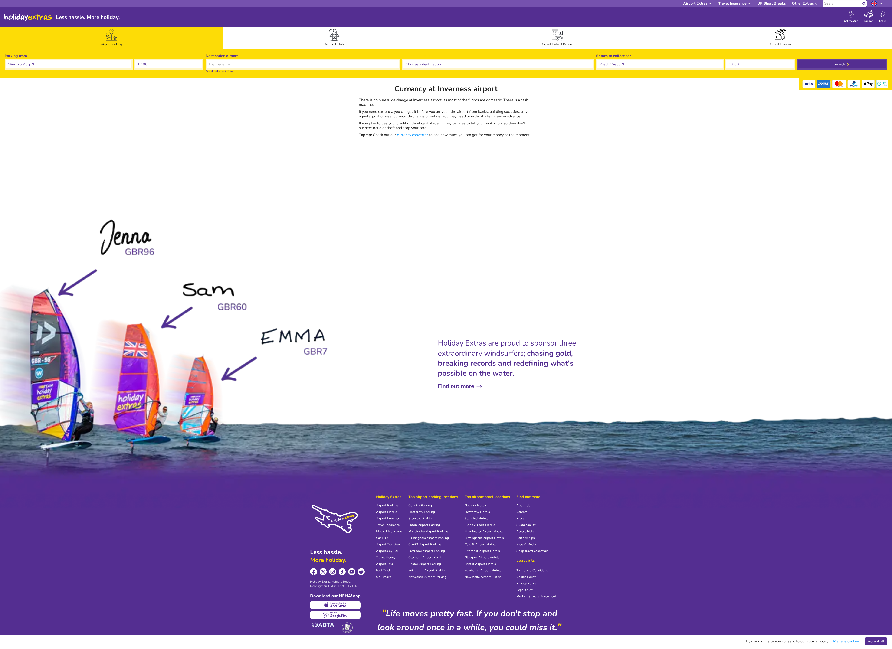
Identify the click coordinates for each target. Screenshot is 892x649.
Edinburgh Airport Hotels (483, 570)
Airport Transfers (388, 544)
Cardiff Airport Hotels (480, 544)
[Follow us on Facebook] (313, 571)
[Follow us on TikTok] (342, 571)
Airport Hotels (386, 512)
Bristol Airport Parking (424, 564)
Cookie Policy (526, 577)
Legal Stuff (524, 590)
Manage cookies (846, 641)
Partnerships (525, 538)
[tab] (111, 37)
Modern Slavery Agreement (536, 596)
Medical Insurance (389, 531)
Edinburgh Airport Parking (427, 570)
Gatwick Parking (420, 505)
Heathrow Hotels (477, 512)
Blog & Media (526, 544)
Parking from (16, 56)
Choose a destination (420, 56)
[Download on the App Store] (335, 605)
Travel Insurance (388, 525)
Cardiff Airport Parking (424, 544)
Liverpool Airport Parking (426, 551)
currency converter (412, 134)
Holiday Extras (28, 17)
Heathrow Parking (421, 512)
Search (839, 64)
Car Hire (382, 538)
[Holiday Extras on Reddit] (361, 571)
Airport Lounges (388, 518)
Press (520, 518)
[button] (69, 64)
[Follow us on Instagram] (332, 571)
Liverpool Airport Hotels (482, 551)
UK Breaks (383, 577)
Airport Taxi (384, 564)
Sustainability (526, 525)
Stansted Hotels (476, 518)
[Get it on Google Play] (335, 615)
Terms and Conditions (532, 570)
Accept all (876, 641)
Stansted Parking (420, 518)
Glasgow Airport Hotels (482, 557)
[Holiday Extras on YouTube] (351, 571)
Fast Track (383, 570)
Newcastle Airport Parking (427, 577)
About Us (523, 505)
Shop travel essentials (532, 551)
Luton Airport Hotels (480, 525)
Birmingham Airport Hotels (484, 538)
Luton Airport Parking (424, 525)
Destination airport (222, 56)
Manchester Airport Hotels (484, 531)
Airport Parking (387, 505)
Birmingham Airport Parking (428, 538)
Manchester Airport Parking (428, 531)
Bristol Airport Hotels (480, 564)
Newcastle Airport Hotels (483, 577)
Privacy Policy (526, 583)
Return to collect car (613, 56)
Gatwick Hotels (476, 505)
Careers (521, 512)
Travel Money (385, 557)
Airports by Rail (387, 551)
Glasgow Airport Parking (426, 557)
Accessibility (525, 531)
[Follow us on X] (323, 571)
